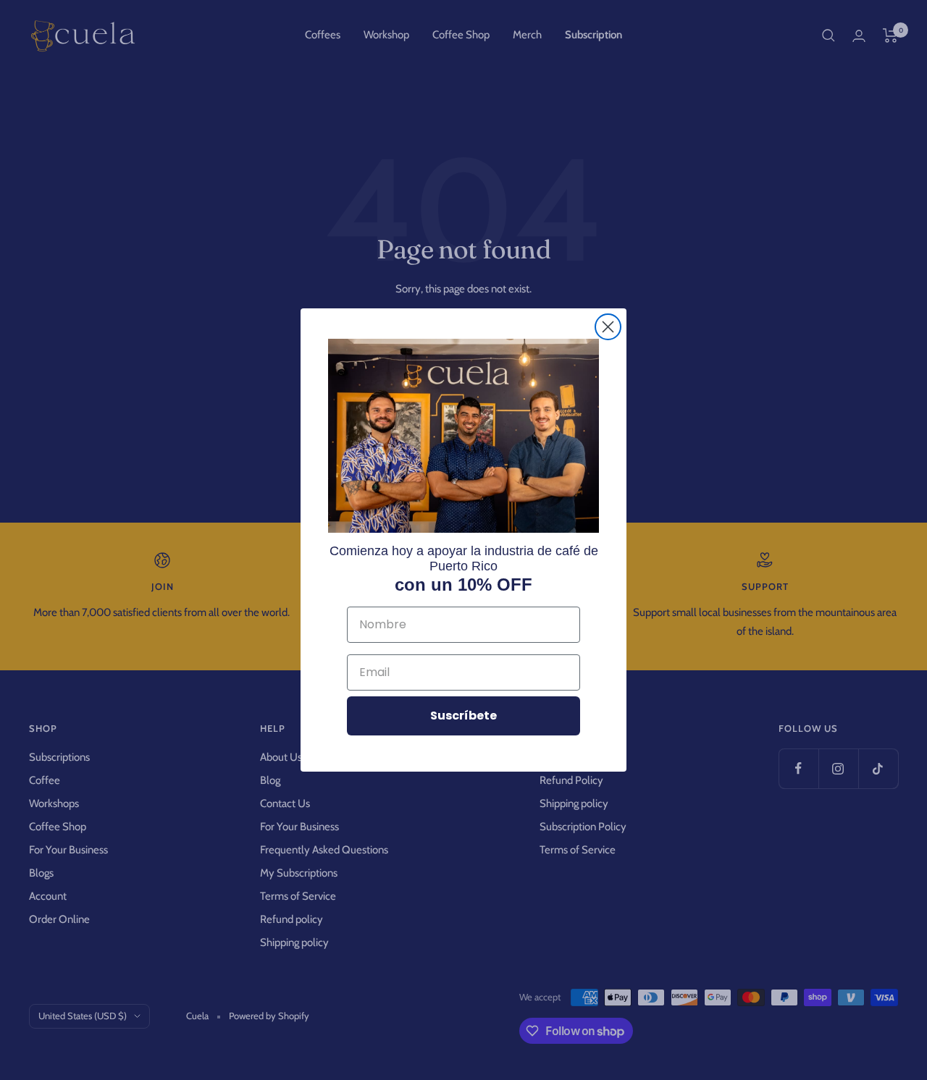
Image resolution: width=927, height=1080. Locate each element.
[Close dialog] (608, 326)
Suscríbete (463, 715)
